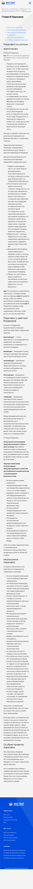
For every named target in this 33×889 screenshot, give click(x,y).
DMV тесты (7, 814)
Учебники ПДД (8, 817)
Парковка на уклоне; (15, 27)
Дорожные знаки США (10, 819)
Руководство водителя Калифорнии (15, 850)
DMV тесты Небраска (10, 832)
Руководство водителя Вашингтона (14, 855)
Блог (5, 822)
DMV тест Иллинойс (9, 840)
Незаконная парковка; (15, 37)
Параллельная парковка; (16, 30)
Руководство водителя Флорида (14, 858)
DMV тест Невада (9, 835)
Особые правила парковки (17, 40)
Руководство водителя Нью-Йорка (14, 852)
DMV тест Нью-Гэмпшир (11, 837)
